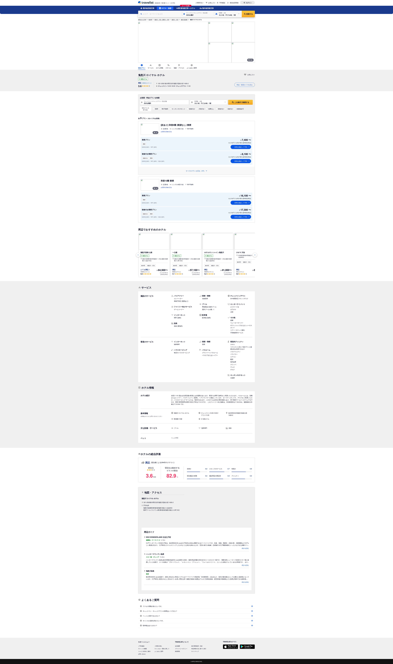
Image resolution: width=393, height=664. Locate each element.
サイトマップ (195, 651)
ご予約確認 (141, 646)
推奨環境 (177, 651)
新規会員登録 (234, 3)
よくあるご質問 (159, 651)
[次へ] (255, 255)
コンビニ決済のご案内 (144, 651)
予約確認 (222, 3)
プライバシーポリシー (181, 648)
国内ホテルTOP (142, 19)
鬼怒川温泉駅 (184, 19)
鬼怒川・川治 (175, 19)
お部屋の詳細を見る (166, 131)
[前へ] (138, 255)
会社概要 (177, 646)
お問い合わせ (142, 654)
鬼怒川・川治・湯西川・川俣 (161, 19)
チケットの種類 (142, 648)
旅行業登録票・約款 (196, 646)
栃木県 (150, 19)
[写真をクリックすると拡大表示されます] (173, 42)
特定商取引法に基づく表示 (198, 648)
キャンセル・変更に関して (162, 648)
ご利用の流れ (158, 646)
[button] (198, 13)
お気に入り (211, 3)
